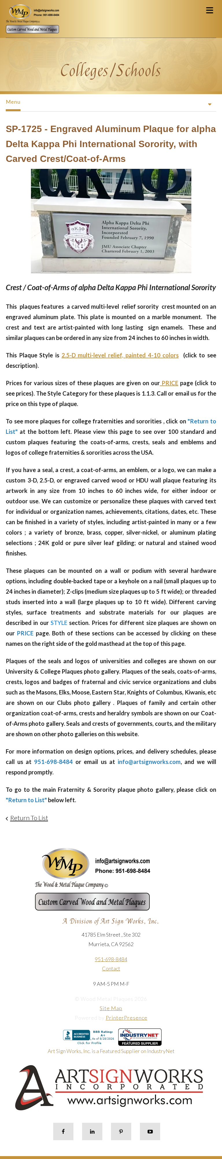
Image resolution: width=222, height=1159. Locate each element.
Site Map (111, 1008)
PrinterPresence (126, 1017)
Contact (111, 968)
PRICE (169, 382)
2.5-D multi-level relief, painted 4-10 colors (120, 355)
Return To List (29, 818)
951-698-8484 (111, 959)
